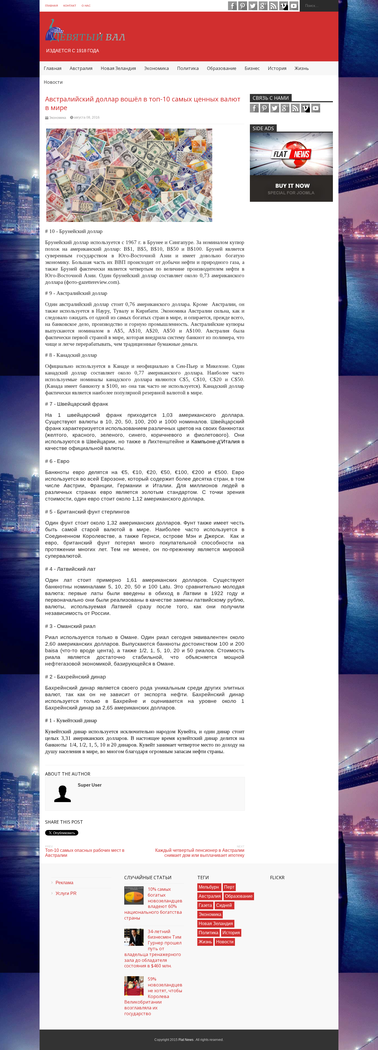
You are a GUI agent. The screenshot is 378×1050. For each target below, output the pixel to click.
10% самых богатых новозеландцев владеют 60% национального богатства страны (153, 903)
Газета (205, 905)
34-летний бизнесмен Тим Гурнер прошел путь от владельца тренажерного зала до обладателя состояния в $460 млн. (153, 949)
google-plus (263, 5)
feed (273, 5)
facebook (232, 5)
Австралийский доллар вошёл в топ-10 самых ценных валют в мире (142, 103)
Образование (221, 68)
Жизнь (302, 68)
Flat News (186, 1040)
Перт (229, 887)
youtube (293, 5)
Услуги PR (66, 893)
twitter (252, 5)
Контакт (69, 5)
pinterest (242, 5)
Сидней (224, 905)
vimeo (283, 5)
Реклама (64, 882)
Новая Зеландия (118, 68)
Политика (188, 68)
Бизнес (252, 68)
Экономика (156, 68)
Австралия (81, 68)
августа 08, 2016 (87, 117)
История (277, 68)
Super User (90, 785)
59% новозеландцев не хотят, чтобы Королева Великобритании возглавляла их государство (153, 996)
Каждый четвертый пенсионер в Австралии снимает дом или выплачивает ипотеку (199, 853)
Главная (51, 5)
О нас (86, 5)
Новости (53, 82)
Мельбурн (209, 887)
